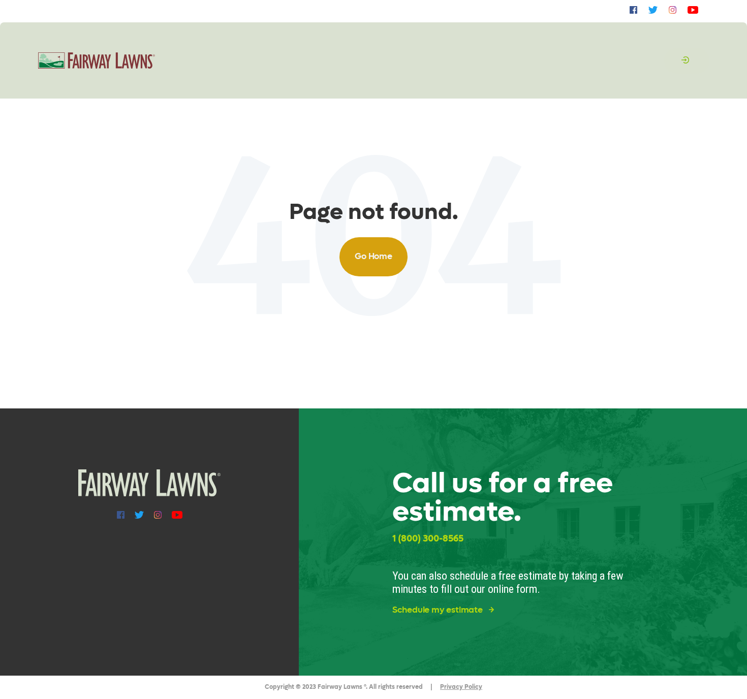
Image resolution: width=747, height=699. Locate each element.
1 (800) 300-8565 (427, 539)
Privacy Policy (461, 687)
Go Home (373, 256)
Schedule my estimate (438, 610)
